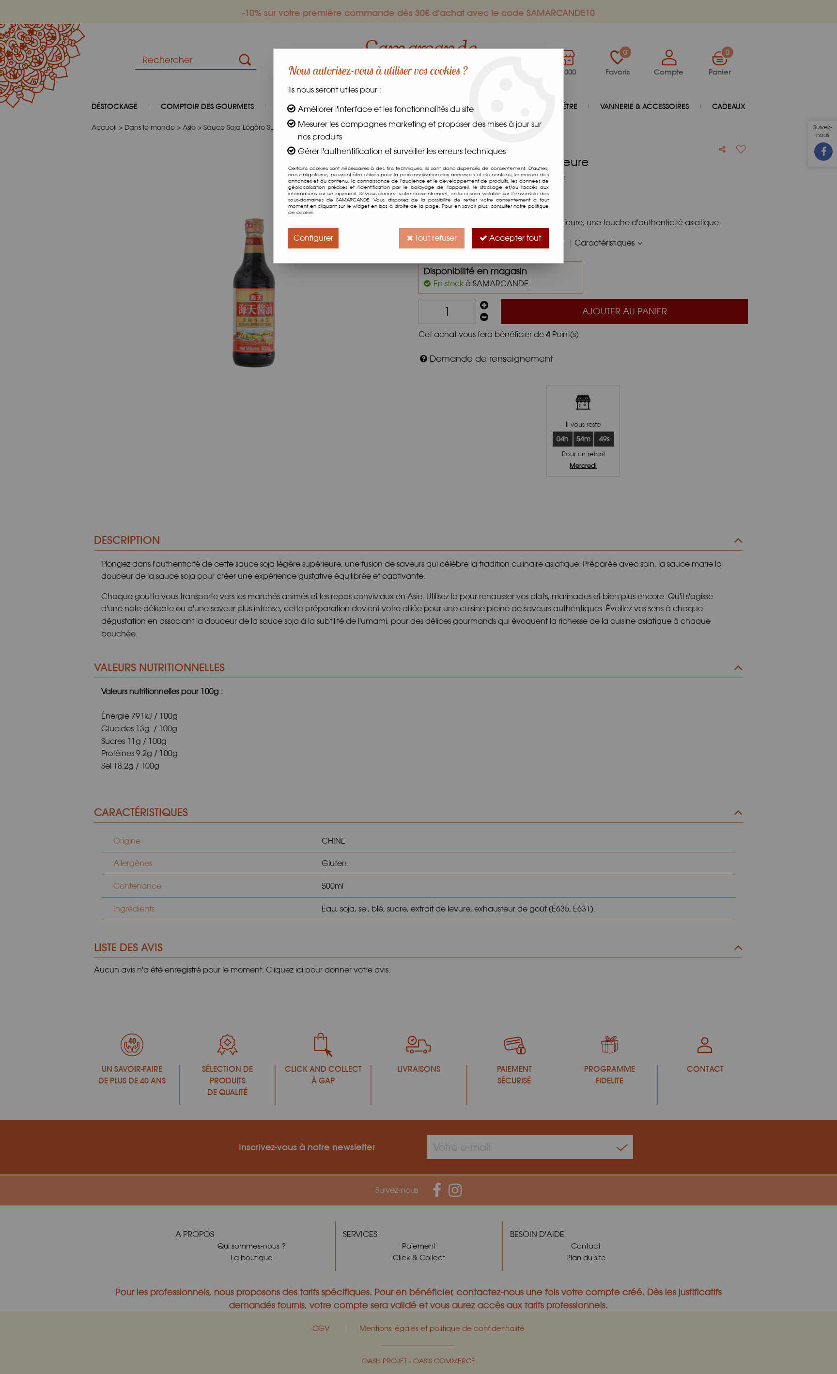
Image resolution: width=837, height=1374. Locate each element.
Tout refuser (435, 238)
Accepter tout (514, 238)
